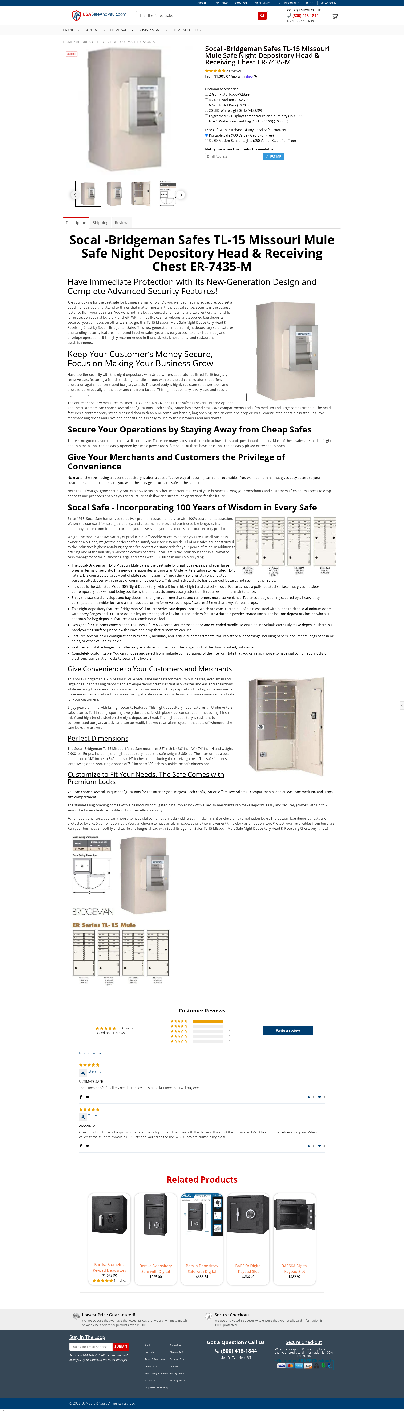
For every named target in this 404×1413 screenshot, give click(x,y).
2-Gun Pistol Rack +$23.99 (229, 94)
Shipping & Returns (179, 1351)
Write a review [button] (288, 1030)
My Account (329, 3)
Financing (220, 3)
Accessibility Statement (157, 1373)
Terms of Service (178, 1359)
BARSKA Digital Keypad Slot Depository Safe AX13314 (248, 1268)
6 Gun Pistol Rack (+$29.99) (230, 105)
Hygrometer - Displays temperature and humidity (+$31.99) (256, 116)
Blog (309, 3)
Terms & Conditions (155, 1359)
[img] (89, 1065)
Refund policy (151, 1366)
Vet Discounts (289, 3)
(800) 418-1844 (304, 15)
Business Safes (151, 30)
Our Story (149, 1344)
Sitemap (174, 1366)
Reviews (122, 222)
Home (68, 41)
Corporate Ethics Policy (156, 1387)
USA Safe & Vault (94, 1403)
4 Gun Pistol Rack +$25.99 (229, 99)
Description (76, 222)
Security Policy (177, 1380)
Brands (70, 30)
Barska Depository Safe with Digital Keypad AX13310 (156, 1268)
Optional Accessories (221, 89)
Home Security (185, 30)
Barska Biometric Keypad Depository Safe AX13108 (109, 1267)
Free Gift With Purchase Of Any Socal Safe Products (245, 129)
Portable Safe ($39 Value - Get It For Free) (241, 135)
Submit (120, 1346)
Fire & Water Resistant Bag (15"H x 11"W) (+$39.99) (248, 121)
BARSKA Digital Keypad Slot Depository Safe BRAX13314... (295, 1268)
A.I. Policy (150, 1380)
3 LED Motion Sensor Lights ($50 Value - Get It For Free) (252, 140)
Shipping (100, 222)
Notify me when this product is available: (239, 149)
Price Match (263, 3)
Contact (241, 3)
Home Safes (120, 30)
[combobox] (202, 15)
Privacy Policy (177, 1373)
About (201, 3)
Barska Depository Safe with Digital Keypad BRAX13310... (202, 1268)
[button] (215, 70)
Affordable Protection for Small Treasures (115, 41)
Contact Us (175, 1344)
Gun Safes (93, 30)
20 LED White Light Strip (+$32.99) (235, 110)
